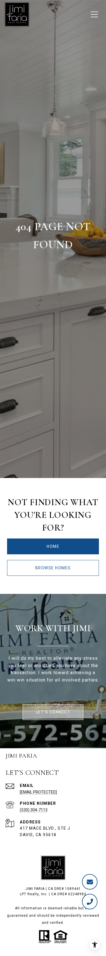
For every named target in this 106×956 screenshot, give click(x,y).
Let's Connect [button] (53, 712)
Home (53, 546)
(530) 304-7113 (33, 810)
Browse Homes (53, 568)
